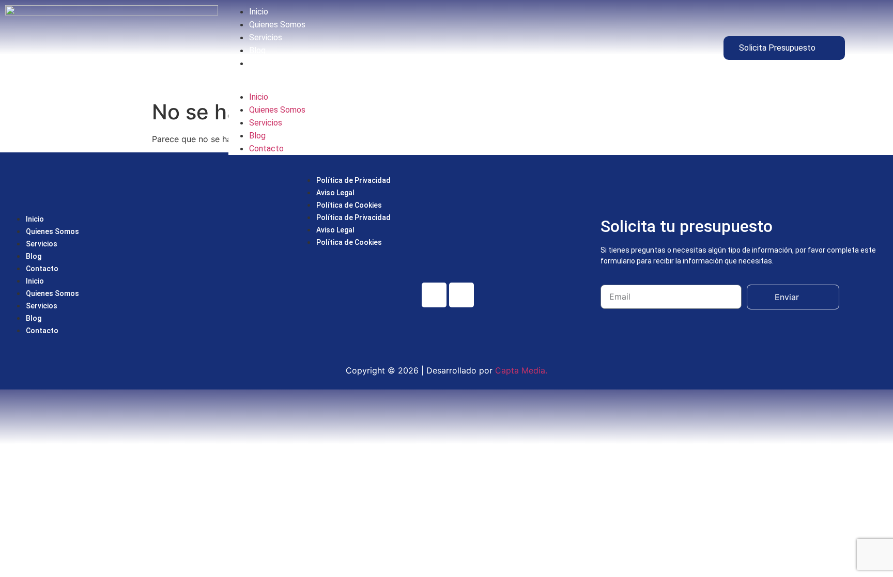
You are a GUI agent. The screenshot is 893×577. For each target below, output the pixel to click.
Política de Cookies (349, 205)
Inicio (258, 12)
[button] (446, 80)
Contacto (266, 63)
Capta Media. (519, 370)
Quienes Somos (277, 24)
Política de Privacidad (353, 180)
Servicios (265, 37)
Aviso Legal (335, 193)
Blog (257, 50)
